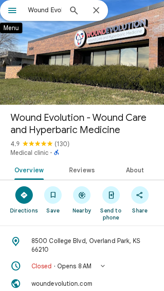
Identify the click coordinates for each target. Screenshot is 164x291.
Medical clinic (29, 153)
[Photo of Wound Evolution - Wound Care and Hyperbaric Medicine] (82, 52)
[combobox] (45, 10)
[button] (82, 266)
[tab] (27, 169)
